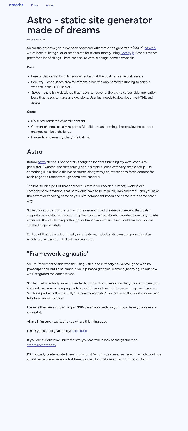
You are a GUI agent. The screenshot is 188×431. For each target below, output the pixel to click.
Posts (34, 5)
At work (150, 48)
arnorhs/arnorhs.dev (41, 345)
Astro (42, 162)
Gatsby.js (127, 53)
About (50, 5)
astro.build (79, 331)
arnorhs (16, 4)
